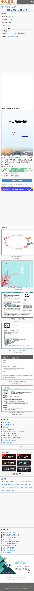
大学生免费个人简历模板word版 (17, 350)
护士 (7, 487)
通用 (26, 484)
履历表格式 (6, 427)
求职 (3, 481)
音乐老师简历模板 (8, 442)
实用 (10, 487)
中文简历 (13, 7)
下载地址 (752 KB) (17, 180)
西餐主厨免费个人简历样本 (10, 435)
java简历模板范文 (8, 552)
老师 (26, 487)
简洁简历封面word (17, 256)
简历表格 (4, 484)
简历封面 (15, 36)
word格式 (16, 484)
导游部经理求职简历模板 (9, 545)
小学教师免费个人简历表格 (10, 440)
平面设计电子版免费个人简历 (11, 535)
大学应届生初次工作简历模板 (17, 412)
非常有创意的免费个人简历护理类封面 (13, 431)
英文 (22, 484)
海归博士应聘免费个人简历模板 (17, 381)
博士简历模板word (8, 422)
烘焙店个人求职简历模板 (9, 433)
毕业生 (11, 481)
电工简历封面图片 (8, 539)
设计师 (8, 490)
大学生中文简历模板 (8, 429)
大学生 (20, 481)
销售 (18, 487)
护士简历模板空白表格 (9, 425)
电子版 (3, 490)
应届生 (25, 481)
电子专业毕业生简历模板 (12, 176)
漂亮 (14, 487)
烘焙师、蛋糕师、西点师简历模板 (12, 438)
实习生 (30, 487)
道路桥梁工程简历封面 (9, 532)
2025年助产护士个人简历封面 (11, 541)
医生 (22, 487)
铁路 (9, 36)
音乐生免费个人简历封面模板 (17, 319)
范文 (7, 481)
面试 (30, 484)
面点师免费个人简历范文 (9, 537)
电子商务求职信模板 (11, 174)
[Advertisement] (17, 55)
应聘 (15, 481)
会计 (13, 490)
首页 (2, 7)
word (29, 481)
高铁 (12, 36)
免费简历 (7, 7)
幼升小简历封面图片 (8, 548)
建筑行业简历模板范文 (9, 550)
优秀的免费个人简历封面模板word (17, 287)
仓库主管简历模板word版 (10, 543)
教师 (3, 487)
